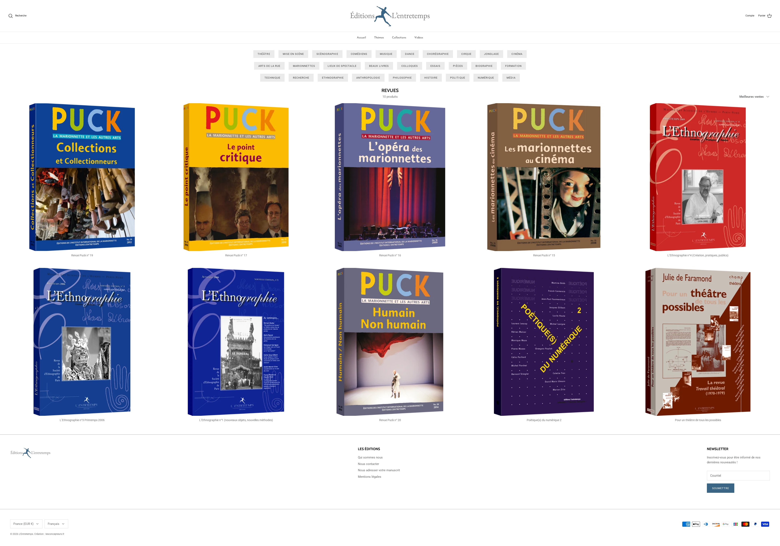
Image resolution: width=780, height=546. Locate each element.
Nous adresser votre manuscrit (379, 470)
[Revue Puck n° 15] (544, 177)
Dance (409, 53)
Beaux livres (379, 65)
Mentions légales (369, 477)
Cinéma (516, 53)
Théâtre (264, 53)
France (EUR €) (23, 524)
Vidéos (418, 37)
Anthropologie (368, 77)
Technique (272, 77)
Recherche (301, 77)
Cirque (466, 53)
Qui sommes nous (370, 457)
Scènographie (327, 53)
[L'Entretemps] (390, 16)
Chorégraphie (437, 53)
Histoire (431, 77)
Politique (457, 77)
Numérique (486, 77)
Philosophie (402, 77)
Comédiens (359, 53)
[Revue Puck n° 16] (390, 177)
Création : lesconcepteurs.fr (49, 534)
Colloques (409, 65)
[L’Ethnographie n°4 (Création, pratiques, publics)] (698, 177)
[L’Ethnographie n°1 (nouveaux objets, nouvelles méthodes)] (236, 342)
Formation (513, 65)
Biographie (484, 65)
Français (53, 524)
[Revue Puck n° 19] (82, 177)
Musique (386, 53)
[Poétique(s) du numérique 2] (544, 342)
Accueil (361, 37)
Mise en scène (293, 53)
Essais (435, 65)
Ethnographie (333, 77)
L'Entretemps (26, 534)
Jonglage (491, 53)
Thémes (379, 37)
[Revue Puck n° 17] (236, 177)
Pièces (458, 65)
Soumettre (720, 488)
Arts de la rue (269, 65)
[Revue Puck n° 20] (390, 342)
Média (511, 77)
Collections (399, 37)
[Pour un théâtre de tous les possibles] (698, 342)
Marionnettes (304, 65)
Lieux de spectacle (342, 65)
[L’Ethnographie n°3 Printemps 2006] (82, 342)
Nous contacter (368, 464)
